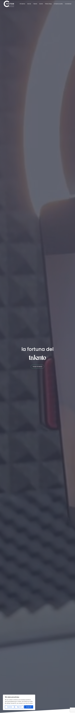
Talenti (35, 4)
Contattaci (68, 4)
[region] (19, 702)
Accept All (28, 706)
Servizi (29, 4)
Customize (9, 706)
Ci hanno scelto (58, 4)
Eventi (41, 4)
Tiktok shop (48, 4)
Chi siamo (22, 4)
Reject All (19, 706)
